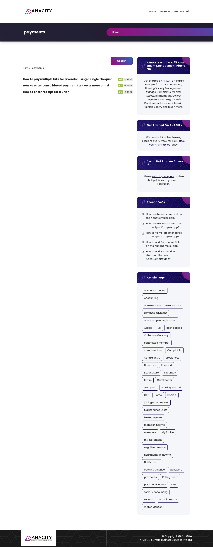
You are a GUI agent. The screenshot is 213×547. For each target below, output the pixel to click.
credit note (172, 357)
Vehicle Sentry (168, 499)
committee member (156, 343)
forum (148, 380)
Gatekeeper (164, 380)
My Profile (168, 432)
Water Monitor (153, 507)
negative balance (155, 447)
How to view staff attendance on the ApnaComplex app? (164, 234)
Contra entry (152, 357)
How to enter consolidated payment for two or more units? (66, 85)
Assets (148, 328)
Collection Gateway (156, 335)
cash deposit (174, 328)
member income (154, 425)
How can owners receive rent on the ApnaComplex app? (164, 225)
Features (165, 11)
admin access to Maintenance (162, 305)
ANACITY (168, 81)
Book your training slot (167, 142)
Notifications (151, 462)
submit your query (163, 176)
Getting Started (171, 387)
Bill (159, 328)
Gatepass (150, 387)
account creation (154, 290)
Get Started (181, 11)
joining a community (156, 402)
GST (146, 395)
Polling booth (170, 477)
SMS (173, 484)
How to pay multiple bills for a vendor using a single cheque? (67, 79)
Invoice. (172, 395)
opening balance (154, 469)
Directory (150, 365)
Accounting (151, 298)
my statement (153, 440)
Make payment (153, 417)
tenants (149, 499)
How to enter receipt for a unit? (46, 92)
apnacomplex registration (160, 320)
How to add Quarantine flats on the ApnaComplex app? (163, 244)
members (150, 432)
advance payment (155, 313)
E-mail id (166, 365)
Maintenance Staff (155, 410)
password (176, 469)
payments (150, 477)
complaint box (153, 350)
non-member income (157, 455)
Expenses (170, 372)
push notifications (155, 484)
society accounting (155, 492)
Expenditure (151, 372)
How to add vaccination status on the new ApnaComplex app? (160, 255)
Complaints (174, 350)
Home (152, 11)
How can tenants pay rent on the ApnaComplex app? (164, 216)
